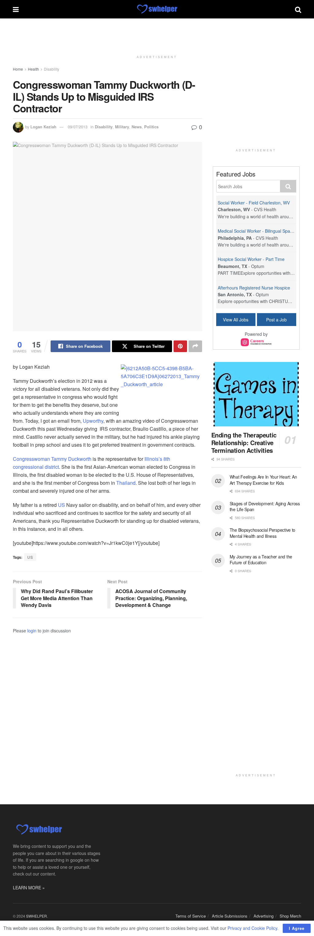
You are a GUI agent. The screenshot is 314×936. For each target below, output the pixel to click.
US (61, 504)
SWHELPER (36, 916)
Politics (151, 127)
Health (33, 69)
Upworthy (93, 420)
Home (18, 69)
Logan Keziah (43, 127)
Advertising (264, 916)
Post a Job (276, 320)
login (31, 630)
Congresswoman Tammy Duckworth (52, 458)
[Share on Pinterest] (180, 346)
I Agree (296, 928)
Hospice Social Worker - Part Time (251, 259)
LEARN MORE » (29, 887)
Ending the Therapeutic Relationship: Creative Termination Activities (244, 442)
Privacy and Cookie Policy (252, 928)
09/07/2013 (77, 127)
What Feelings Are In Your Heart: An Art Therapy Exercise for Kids (263, 480)
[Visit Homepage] (157, 9)
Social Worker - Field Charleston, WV (254, 203)
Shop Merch (290, 916)
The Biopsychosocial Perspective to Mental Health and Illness (262, 533)
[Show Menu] (16, 9)
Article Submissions (229, 916)
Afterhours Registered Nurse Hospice (254, 288)
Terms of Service (190, 916)
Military (122, 127)
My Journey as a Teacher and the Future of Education (261, 559)
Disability (51, 69)
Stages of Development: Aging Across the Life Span (265, 506)
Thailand (126, 482)
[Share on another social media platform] (195, 346)
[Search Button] (298, 9)
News (137, 127)
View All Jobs (235, 320)
